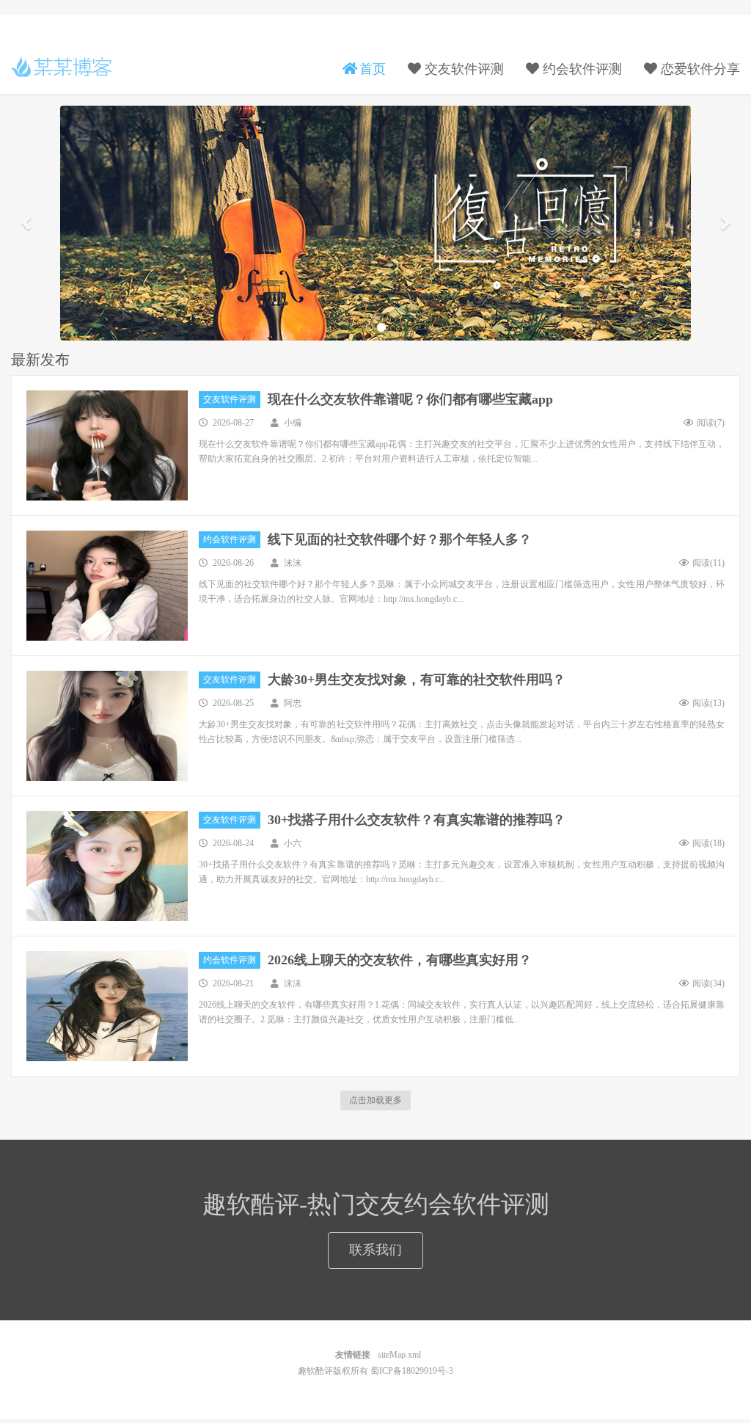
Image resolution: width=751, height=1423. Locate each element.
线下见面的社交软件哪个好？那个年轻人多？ (400, 539)
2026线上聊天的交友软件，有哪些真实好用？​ (400, 960)
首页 (371, 69)
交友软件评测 (229, 399)
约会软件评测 (229, 539)
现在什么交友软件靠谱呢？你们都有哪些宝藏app (410, 399)
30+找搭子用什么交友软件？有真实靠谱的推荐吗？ (416, 819)
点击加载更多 (375, 1100)
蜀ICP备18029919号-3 (411, 1371)
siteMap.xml (399, 1355)
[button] (25, 223)
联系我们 (375, 1249)
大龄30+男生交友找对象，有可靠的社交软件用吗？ (416, 679)
